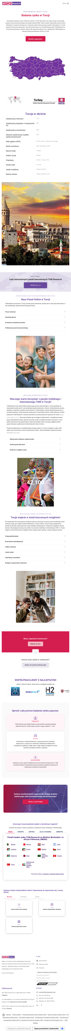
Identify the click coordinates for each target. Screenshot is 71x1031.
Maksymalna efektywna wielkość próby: (35, 478)
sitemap (8, 1014)
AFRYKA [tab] (32, 832)
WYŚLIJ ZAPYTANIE (35, 802)
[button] (65, 3)
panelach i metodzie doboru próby (53, 874)
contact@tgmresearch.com (47, 992)
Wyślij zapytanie (35, 39)
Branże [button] (9, 897)
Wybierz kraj (34, 285)
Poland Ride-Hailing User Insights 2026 (34, 1014)
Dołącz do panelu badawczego (35, 665)
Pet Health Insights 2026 (26, 1017)
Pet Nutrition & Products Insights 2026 (47, 1017)
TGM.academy (16, 1014)
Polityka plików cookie (43, 978)
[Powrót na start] (11, 3)
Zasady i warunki (41, 980)
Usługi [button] (37, 897)
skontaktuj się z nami (13, 432)
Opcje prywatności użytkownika (46, 1028)
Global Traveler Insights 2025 (56, 1014)
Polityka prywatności (42, 975)
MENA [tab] (10, 832)
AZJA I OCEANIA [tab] (45, 832)
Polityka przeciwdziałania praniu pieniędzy (47, 972)
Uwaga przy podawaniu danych (19, 1028)
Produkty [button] (23, 897)
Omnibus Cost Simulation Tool (53, 1020)
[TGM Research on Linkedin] (37, 1005)
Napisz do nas (35, 644)
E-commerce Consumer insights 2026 (31, 1020)
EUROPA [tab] (21, 832)
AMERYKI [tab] (59, 832)
